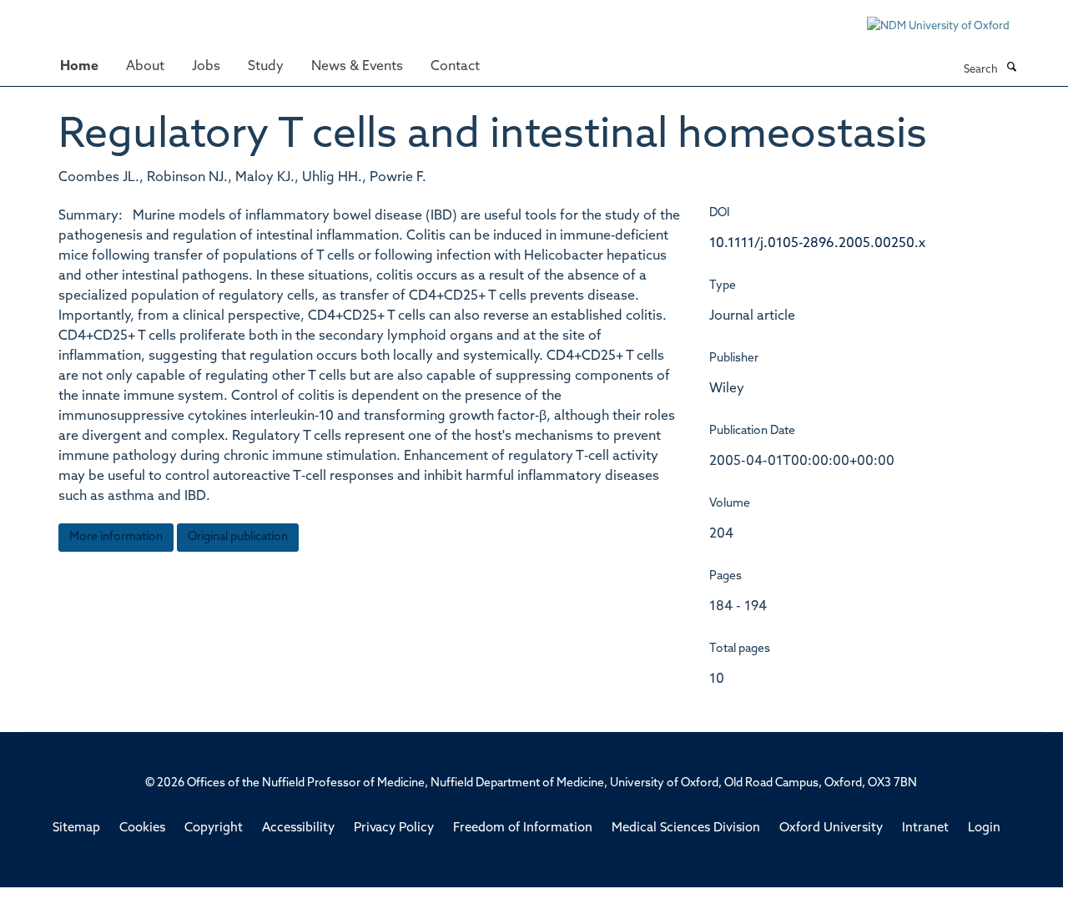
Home (79, 66)
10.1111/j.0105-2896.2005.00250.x (817, 243)
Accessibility (298, 828)
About (145, 66)
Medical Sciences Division (686, 828)
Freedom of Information (522, 828)
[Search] (1011, 68)
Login (984, 828)
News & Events (357, 66)
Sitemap (76, 828)
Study (266, 66)
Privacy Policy (394, 828)
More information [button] (116, 537)
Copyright (213, 828)
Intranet (925, 828)
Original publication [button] (238, 537)
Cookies (142, 828)
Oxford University (831, 828)
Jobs (206, 66)
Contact (455, 66)
